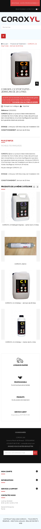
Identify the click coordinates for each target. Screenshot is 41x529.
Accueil (5, 44)
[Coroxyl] (20, 19)
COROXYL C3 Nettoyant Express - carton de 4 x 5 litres (20, 225)
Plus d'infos (7, 141)
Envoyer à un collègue (11, 106)
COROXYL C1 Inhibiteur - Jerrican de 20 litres (20, 303)
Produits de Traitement (18, 44)
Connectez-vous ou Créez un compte (25, 102)
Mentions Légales (18, 521)
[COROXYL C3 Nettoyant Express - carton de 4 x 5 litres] (20, 207)
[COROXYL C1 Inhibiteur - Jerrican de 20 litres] (20, 285)
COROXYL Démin (20, 264)
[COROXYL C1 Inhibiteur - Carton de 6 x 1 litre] (20, 324)
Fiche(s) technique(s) (11, 146)
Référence (4, 110)
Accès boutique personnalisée (20, 385)
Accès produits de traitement (20, 400)
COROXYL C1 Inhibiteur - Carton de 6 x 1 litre (20, 342)
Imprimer (26, 106)
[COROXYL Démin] (20, 246)
